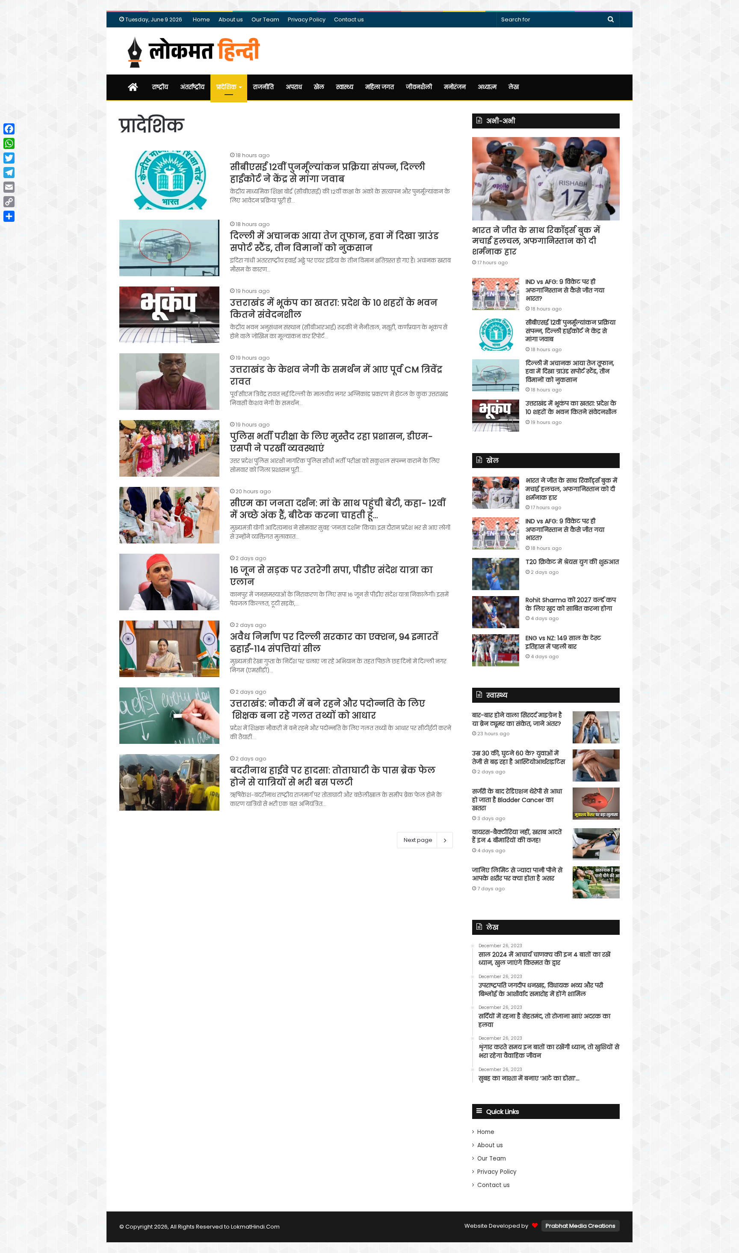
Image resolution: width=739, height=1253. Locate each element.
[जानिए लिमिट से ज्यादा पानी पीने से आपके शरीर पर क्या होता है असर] (596, 882)
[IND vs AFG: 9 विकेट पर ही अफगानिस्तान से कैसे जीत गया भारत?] (495, 294)
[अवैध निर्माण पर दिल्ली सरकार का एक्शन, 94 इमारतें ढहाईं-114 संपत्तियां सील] (169, 649)
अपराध (294, 87)
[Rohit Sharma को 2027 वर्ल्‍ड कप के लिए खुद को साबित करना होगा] (495, 612)
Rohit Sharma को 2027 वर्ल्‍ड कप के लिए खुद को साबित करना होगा (571, 604)
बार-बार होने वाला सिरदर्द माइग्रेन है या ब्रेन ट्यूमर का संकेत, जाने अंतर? (517, 719)
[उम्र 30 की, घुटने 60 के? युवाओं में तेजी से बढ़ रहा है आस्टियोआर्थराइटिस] (596, 765)
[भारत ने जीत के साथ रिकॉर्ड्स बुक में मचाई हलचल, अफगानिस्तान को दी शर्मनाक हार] (546, 179)
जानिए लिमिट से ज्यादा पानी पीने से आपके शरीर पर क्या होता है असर (517, 874)
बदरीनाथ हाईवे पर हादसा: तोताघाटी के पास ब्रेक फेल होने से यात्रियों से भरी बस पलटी (332, 776)
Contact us (349, 19)
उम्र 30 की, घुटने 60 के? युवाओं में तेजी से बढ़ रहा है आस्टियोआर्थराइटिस (518, 757)
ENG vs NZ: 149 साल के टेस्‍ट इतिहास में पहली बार (563, 642)
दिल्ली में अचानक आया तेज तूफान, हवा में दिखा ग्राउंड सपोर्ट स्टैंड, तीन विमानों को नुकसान (334, 242)
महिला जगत (379, 87)
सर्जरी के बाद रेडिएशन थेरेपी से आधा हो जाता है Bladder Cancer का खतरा (517, 799)
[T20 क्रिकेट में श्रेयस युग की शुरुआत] (495, 574)
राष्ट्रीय (160, 87)
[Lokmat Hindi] (192, 51)
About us (231, 19)
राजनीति (263, 87)
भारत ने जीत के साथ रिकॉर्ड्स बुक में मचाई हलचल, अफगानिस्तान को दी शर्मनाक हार (536, 241)
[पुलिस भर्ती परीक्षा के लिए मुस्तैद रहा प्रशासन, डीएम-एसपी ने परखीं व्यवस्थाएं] (169, 448)
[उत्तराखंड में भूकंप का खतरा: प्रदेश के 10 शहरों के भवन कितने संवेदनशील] (169, 314)
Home (201, 19)
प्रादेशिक (226, 87)
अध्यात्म (487, 87)
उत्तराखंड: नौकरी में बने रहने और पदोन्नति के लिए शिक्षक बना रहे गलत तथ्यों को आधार (327, 710)
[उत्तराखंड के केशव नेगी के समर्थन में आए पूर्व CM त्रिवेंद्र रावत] (169, 381)
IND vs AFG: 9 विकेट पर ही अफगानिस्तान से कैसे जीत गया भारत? (565, 290)
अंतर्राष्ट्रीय (192, 87)
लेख (513, 87)
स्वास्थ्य (344, 87)
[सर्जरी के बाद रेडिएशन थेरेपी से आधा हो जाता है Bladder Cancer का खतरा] (596, 804)
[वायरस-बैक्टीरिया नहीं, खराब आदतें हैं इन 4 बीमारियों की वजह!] (596, 844)
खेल (319, 87)
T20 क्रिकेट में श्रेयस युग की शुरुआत (572, 562)
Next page (418, 840)
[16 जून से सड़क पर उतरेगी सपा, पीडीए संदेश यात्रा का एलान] (169, 582)
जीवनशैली (419, 87)
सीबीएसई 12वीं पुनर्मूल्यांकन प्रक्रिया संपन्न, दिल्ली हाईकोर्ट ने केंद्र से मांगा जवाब (327, 173)
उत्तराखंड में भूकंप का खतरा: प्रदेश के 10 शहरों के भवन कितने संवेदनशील (571, 407)
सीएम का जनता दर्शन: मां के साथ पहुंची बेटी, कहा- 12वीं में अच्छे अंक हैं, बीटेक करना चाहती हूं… (337, 509)
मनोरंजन (455, 87)
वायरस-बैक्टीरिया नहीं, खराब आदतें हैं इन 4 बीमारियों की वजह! (517, 836)
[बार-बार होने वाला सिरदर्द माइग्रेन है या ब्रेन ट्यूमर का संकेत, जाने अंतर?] (596, 727)
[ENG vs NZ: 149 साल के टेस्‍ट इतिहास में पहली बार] (495, 650)
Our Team (265, 19)
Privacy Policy (306, 19)
